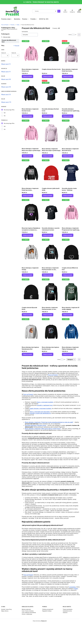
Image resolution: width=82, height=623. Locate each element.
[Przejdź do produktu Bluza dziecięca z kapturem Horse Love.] (31, 54)
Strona (70, 34)
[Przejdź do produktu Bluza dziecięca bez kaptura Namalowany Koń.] (31, 332)
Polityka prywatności (47, 609)
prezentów (72, 587)
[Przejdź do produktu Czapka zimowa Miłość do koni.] (71, 252)
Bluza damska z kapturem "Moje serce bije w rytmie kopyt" (43, 428)
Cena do (14, 53)
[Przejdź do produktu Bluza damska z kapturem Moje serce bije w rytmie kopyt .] (51, 133)
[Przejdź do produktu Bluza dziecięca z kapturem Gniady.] (31, 252)
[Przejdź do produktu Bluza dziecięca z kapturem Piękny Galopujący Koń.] (71, 332)
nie (4, 115)
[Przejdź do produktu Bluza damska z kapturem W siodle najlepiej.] (71, 292)
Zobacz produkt (27, 76)
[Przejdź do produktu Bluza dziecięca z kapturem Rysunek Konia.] (71, 133)
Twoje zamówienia (67, 609)
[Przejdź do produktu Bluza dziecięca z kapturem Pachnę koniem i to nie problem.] (51, 252)
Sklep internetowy (39, 620)
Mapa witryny (4, 611)
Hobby (17, 24)
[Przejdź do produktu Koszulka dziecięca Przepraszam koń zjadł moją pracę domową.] (71, 93)
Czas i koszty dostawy (28, 611)
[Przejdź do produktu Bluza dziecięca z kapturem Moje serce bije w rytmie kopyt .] (31, 133)
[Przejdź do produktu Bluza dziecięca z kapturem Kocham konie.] (31, 93)
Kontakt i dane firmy (6, 609)
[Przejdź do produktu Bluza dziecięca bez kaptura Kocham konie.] (51, 332)
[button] (58, 11)
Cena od (3, 53)
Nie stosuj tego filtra (9, 109)
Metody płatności (26, 609)
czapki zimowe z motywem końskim (40, 408)
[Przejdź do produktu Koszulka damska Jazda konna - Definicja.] (71, 173)
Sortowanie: (25, 31)
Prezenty (12, 24)
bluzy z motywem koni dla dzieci (40, 411)
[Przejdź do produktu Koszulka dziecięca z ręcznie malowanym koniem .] (51, 212)
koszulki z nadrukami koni (45, 405)
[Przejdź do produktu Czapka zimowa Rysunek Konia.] (31, 292)
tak (5, 112)
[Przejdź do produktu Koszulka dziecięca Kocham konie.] (51, 93)
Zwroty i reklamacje (27, 614)
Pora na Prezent (4, 24)
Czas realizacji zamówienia (29, 612)
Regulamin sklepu (46, 611)
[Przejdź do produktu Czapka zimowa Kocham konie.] (51, 54)
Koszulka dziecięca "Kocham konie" (35, 425)
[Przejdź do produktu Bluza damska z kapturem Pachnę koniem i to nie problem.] (51, 292)
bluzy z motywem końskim (45, 402)
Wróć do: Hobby (6, 37)
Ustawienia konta (67, 611)
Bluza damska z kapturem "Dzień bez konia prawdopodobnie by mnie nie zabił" (49, 422)
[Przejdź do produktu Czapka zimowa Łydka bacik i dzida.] (51, 173)
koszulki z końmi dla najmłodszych (40, 413)
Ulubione (65, 612)
